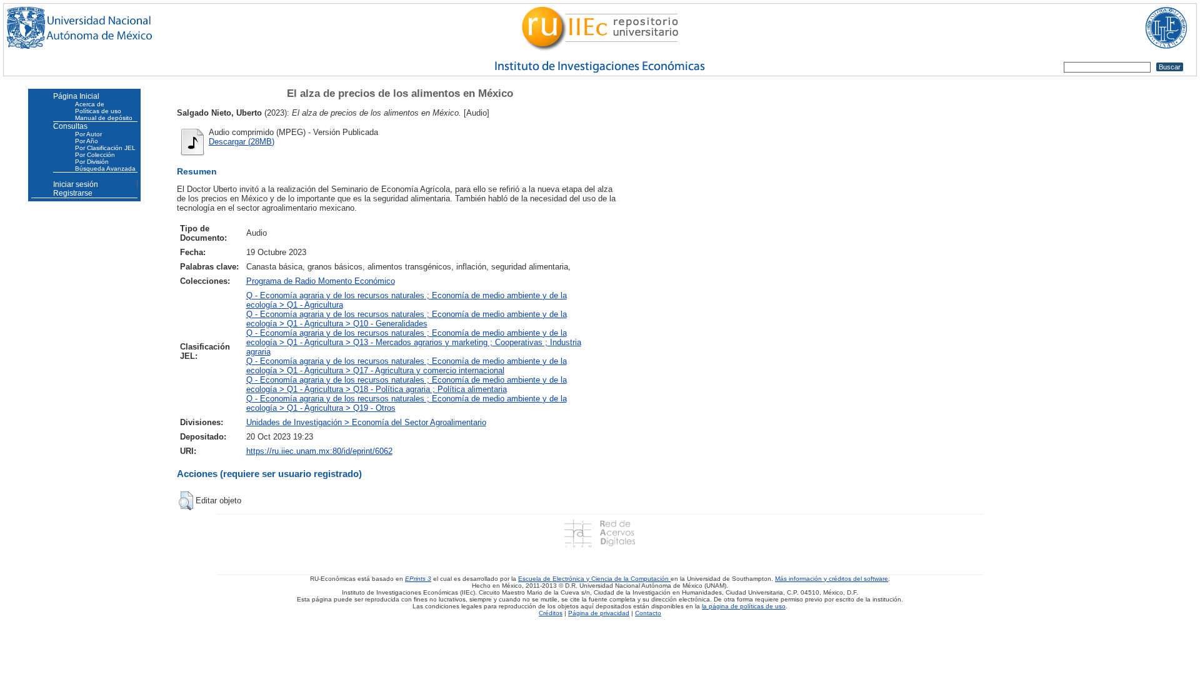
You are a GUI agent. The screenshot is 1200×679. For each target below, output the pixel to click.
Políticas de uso (98, 111)
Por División (92, 161)
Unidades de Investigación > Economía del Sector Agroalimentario (366, 422)
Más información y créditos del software (831, 578)
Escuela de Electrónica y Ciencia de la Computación (594, 578)
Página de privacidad (598, 613)
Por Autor (88, 134)
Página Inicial (76, 96)
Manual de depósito (103, 117)
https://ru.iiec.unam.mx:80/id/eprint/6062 (319, 451)
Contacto (648, 613)
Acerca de (89, 104)
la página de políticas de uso (744, 606)
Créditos (550, 613)
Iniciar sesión (75, 184)
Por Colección (95, 154)
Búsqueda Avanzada (105, 168)
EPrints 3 (418, 578)
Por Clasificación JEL (105, 147)
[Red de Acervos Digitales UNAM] (599, 533)
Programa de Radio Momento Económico (320, 281)
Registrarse (72, 193)
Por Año (86, 141)
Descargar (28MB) (241, 141)
